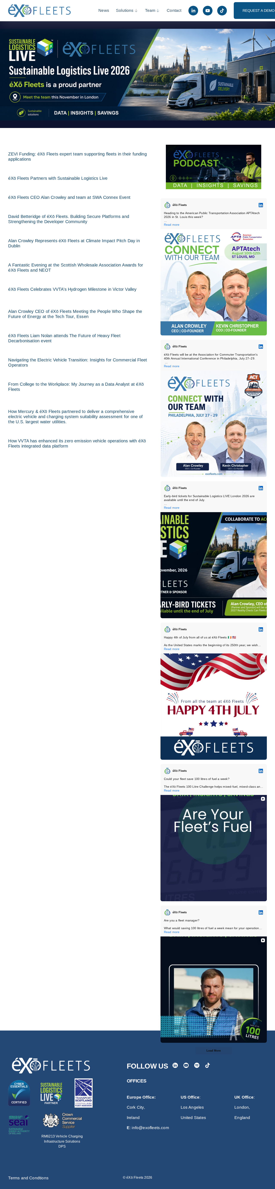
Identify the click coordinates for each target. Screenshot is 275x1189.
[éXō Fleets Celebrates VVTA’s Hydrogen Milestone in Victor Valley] (72, 281)
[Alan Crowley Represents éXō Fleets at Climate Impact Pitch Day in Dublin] (77, 233)
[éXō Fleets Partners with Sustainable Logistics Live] (57, 170)
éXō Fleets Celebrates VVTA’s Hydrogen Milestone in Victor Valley (72, 289)
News (103, 10)
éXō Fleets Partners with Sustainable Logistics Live (57, 178)
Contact (174, 10)
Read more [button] (172, 224)
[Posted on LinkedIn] (260, 205)
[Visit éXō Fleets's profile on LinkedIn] (167, 205)
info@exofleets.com (150, 1127)
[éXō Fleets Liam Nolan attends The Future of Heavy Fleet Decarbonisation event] (77, 328)
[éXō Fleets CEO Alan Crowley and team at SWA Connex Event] (69, 190)
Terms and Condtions (28, 1178)
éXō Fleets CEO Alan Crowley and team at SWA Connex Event (69, 197)
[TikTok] (222, 10)
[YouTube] (207, 10)
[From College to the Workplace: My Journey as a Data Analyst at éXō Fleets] (77, 376)
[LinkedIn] (193, 10)
